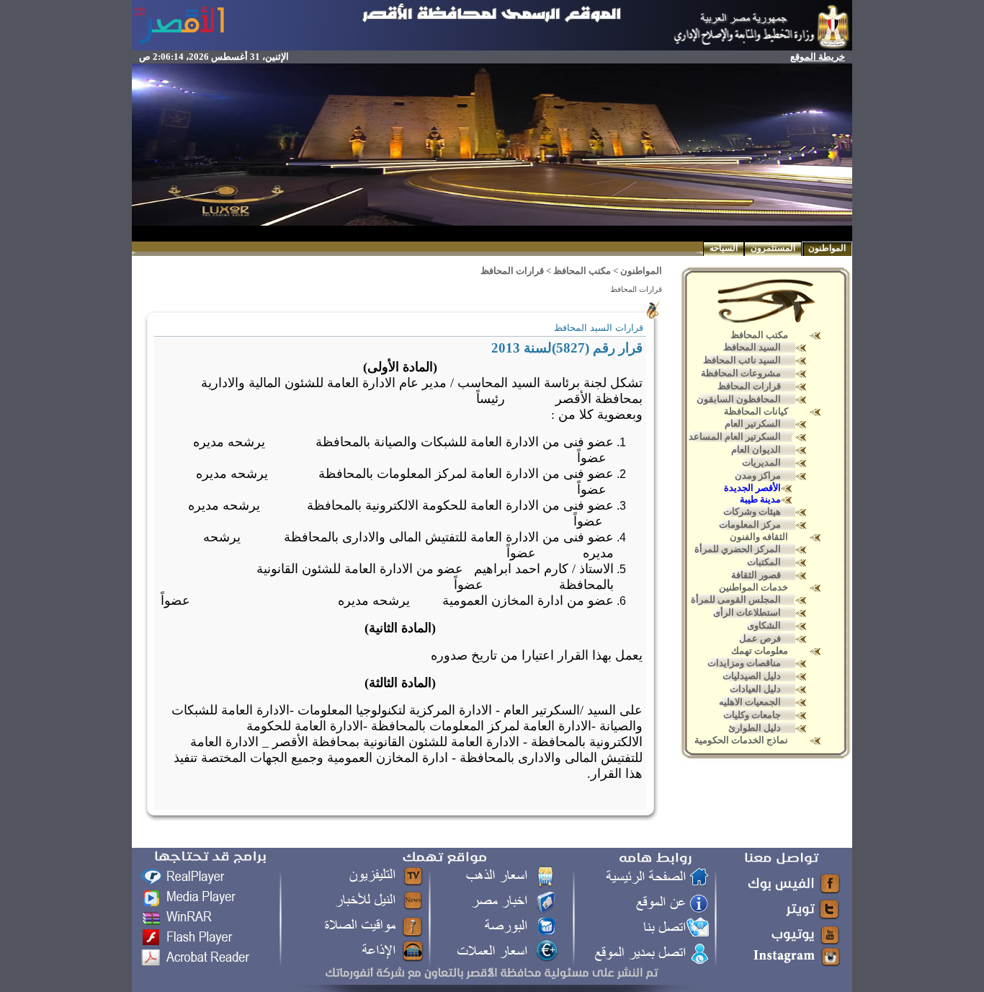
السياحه (724, 248)
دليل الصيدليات (752, 675)
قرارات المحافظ (749, 386)
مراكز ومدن (758, 475)
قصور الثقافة (756, 575)
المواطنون (827, 248)
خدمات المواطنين (753, 587)
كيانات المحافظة (756, 411)
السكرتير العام (753, 423)
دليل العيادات (755, 688)
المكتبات (764, 562)
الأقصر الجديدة (752, 487)
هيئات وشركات (752, 511)
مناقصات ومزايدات (744, 662)
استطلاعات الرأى (747, 612)
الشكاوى (764, 625)
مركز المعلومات (750, 524)
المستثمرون (773, 248)
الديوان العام (756, 449)
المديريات (761, 462)
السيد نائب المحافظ (742, 360)
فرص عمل (760, 638)
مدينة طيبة (760, 499)
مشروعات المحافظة (741, 373)
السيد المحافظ (752, 347)
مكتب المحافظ (759, 334)
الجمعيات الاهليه (750, 701)
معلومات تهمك (759, 650)
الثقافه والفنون (759, 536)
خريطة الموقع (817, 56)
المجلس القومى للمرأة (736, 599)
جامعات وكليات (752, 714)
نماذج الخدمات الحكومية (741, 740)
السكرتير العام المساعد (735, 436)
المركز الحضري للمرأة (737, 549)
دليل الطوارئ (754, 727)
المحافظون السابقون (739, 399)
